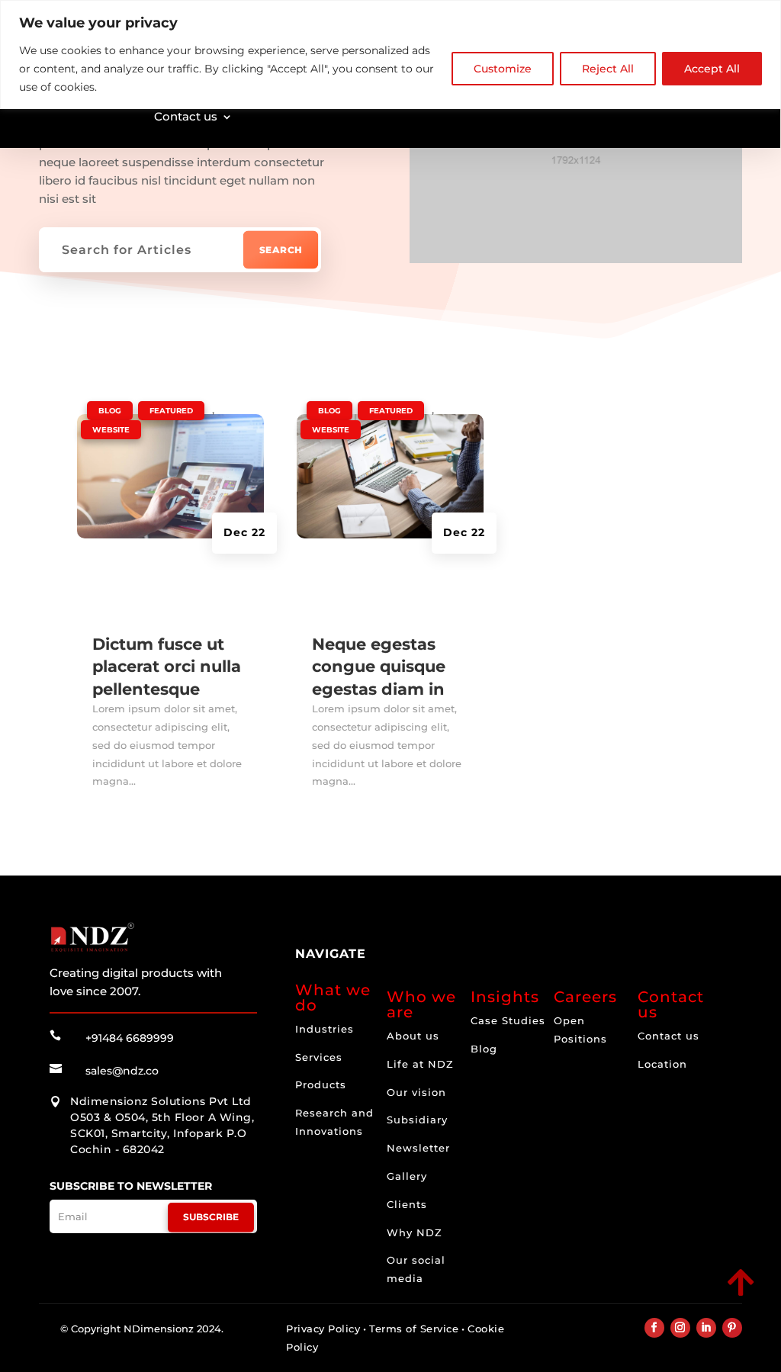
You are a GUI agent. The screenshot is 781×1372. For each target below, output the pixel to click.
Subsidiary (417, 1119)
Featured (171, 411)
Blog (109, 411)
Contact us (185, 116)
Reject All (608, 69)
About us (413, 1036)
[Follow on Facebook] (654, 1328)
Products (320, 1084)
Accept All (712, 69)
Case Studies (508, 1020)
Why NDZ (414, 1232)
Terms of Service (413, 1328)
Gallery (407, 1176)
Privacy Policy (323, 1328)
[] (634, 1297)
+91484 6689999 (129, 1038)
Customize (503, 69)
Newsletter (418, 1148)
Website (111, 430)
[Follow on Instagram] (680, 1328)
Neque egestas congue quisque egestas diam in (378, 667)
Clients (407, 1204)
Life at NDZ (420, 1064)
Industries (324, 1029)
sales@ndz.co (122, 1071)
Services (318, 1057)
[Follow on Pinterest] (732, 1328)
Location (662, 1064)
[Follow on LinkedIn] (706, 1328)
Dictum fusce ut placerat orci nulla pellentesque (166, 667)
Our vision (416, 1092)
